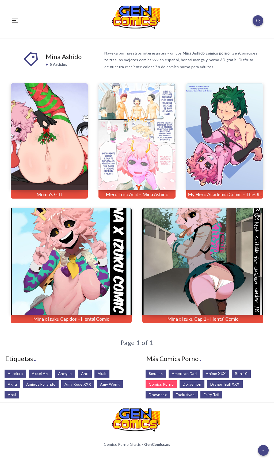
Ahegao (65, 373)
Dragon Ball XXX (224, 384)
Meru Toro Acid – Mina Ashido (137, 194)
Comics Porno (161, 384)
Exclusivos (185, 394)
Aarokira (15, 373)
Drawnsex (158, 394)
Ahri (85, 373)
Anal (12, 394)
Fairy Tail (211, 394)
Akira (12, 384)
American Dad (184, 373)
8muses (156, 373)
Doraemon (192, 384)
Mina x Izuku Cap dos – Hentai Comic (71, 319)
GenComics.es (157, 444)
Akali (102, 373)
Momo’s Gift (49, 194)
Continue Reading (70, 175)
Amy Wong (110, 384)
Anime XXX (216, 373)
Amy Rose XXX (77, 384)
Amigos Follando (41, 384)
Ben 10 (241, 373)
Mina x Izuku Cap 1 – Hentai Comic (202, 319)
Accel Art (40, 373)
